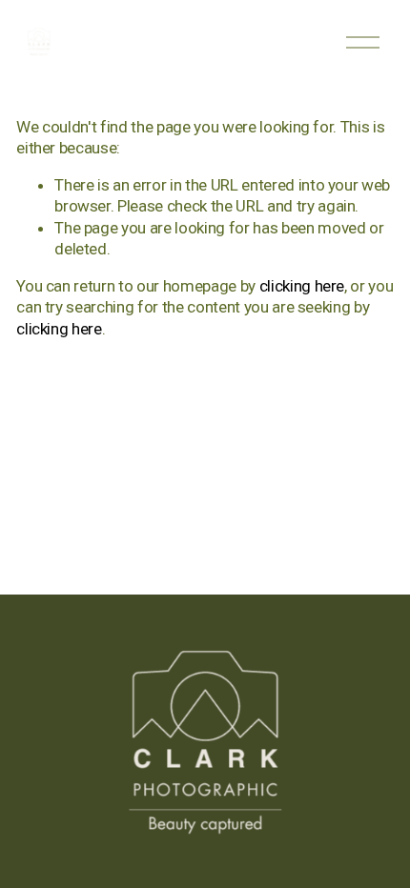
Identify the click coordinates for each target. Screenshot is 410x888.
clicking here (302, 285)
